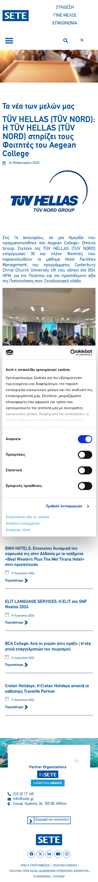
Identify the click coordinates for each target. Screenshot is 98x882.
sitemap (59, 876)
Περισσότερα (14, 581)
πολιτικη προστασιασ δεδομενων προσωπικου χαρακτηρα (49, 871)
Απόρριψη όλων (18, 530)
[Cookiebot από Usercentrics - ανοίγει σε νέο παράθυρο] (70, 352)
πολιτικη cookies (65, 865)
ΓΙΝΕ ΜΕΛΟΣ (65, 15)
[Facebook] (31, 854)
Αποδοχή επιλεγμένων (23, 524)
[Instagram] (66, 854)
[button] (9, 40)
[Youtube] (58, 854)
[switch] (85, 455)
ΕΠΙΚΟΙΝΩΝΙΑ (65, 23)
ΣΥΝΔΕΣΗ (65, 7)
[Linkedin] (49, 854)
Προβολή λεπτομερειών (64, 506)
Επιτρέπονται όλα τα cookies (27, 517)
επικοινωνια (42, 876)
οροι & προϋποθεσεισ (35, 865)
